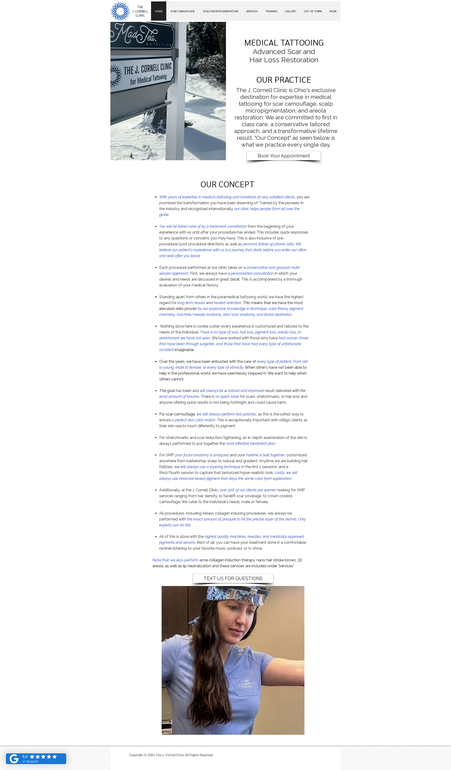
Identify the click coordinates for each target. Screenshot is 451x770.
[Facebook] (297, 754)
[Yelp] (320, 754)
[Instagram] (308, 754)
